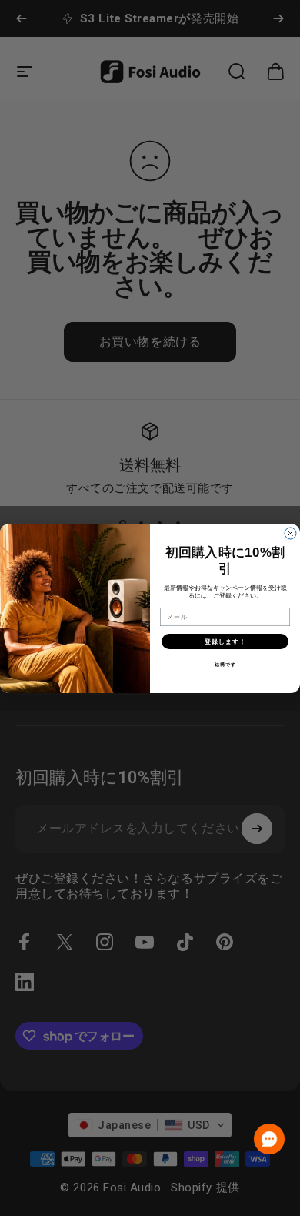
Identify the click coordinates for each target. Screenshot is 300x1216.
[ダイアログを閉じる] (290, 533)
